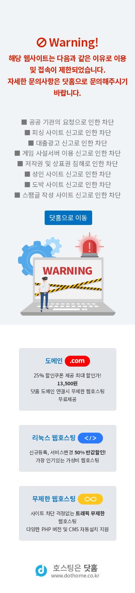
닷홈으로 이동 (68, 217)
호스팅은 (75, 570)
